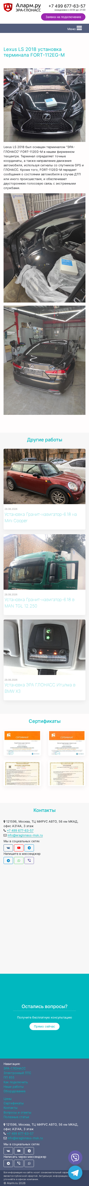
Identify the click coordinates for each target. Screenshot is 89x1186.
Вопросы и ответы (17, 1112)
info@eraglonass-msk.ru (25, 835)
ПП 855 (9, 1077)
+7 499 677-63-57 (66, 6)
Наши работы (14, 1086)
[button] (44, 1026)
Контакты (11, 1107)
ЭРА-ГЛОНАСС (15, 1068)
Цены (8, 1098)
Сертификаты (14, 1103)
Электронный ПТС (17, 1073)
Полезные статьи (16, 1117)
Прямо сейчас (44, 1026)
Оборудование (14, 1091)
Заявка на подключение (63, 17)
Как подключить (16, 1082)
